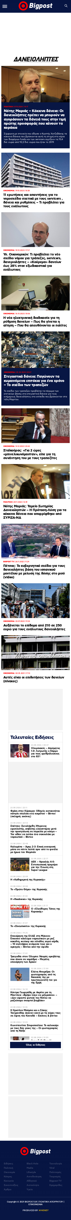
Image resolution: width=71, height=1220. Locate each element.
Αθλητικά (31, 1180)
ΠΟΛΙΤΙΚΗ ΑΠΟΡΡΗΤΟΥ (51, 1201)
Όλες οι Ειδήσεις (35, 1045)
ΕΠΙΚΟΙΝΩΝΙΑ (35, 1204)
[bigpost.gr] (36, 6)
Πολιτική (8, 1168)
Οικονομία (9, 1172)
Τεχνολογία (55, 1163)
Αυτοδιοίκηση (34, 1176)
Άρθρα (7, 1189)
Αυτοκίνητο (33, 1185)
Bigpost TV (55, 1180)
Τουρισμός (55, 1176)
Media (30, 1168)
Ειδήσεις (8, 1163)
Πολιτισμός (55, 1172)
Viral (51, 1168)
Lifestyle (31, 1172)
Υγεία (30, 1189)
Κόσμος (8, 1176)
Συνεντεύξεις (11, 1185)
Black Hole (32, 1163)
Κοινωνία (9, 1180)
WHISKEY (43, 1210)
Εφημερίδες (55, 1185)
